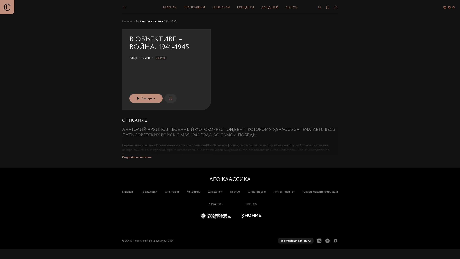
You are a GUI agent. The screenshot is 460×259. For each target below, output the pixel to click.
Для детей (269, 7)
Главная (170, 7)
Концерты (245, 7)
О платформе (257, 192)
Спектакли (221, 7)
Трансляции (194, 7)
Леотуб (291, 7)
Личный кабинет (284, 192)
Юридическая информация (320, 192)
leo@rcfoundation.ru (296, 241)
